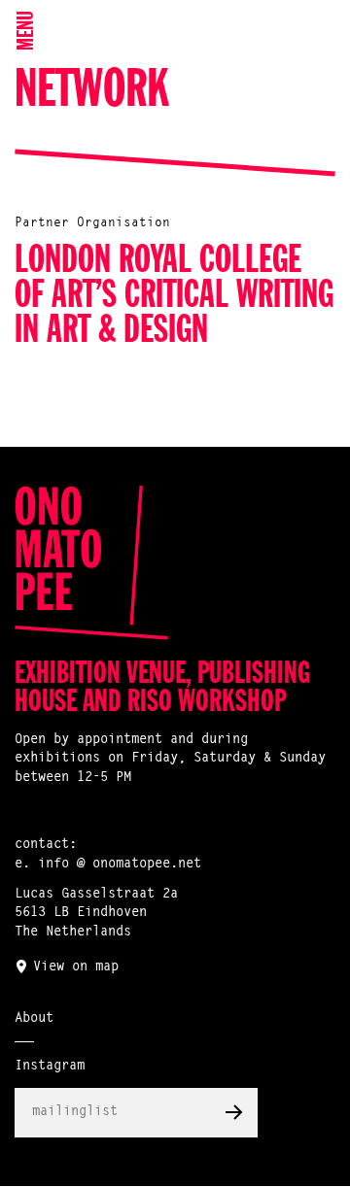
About (34, 1019)
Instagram (50, 1066)
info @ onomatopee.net (119, 864)
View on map (76, 967)
